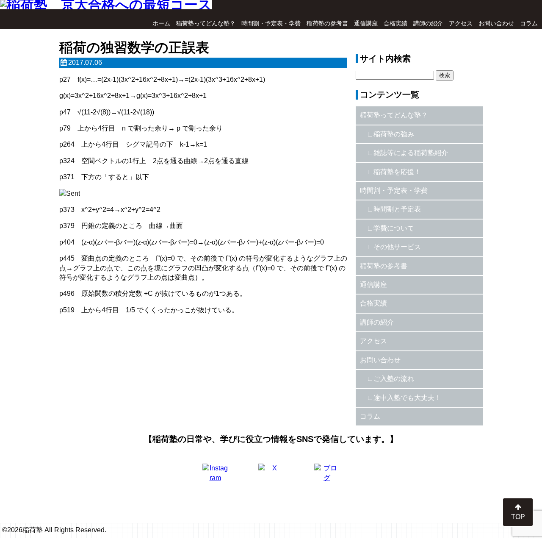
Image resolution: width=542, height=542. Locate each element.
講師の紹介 (428, 23)
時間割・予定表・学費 (271, 23)
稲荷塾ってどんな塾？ (205, 23)
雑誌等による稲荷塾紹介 (410, 152)
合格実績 (395, 23)
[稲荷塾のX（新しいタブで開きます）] (271, 476)
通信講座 (366, 23)
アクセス (461, 23)
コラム (529, 23)
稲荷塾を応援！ (397, 171)
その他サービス (397, 246)
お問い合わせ (496, 23)
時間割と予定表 (397, 209)
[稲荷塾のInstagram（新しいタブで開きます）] (215, 476)
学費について (393, 228)
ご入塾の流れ (393, 378)
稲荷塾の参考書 (327, 23)
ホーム (161, 23)
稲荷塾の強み (393, 134)
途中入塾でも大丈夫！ (407, 397)
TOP (518, 516)
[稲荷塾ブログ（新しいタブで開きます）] (327, 476)
